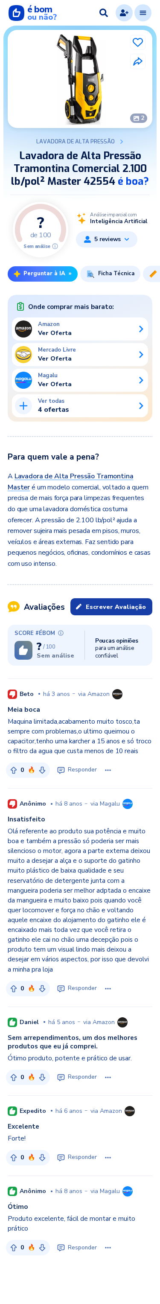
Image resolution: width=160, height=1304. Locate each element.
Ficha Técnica (116, 273)
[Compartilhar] (137, 61)
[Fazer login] (124, 12)
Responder (82, 770)
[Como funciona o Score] (55, 246)
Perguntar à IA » (47, 273)
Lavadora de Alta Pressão (75, 141)
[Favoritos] (137, 42)
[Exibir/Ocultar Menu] (142, 12)
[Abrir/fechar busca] (103, 12)
